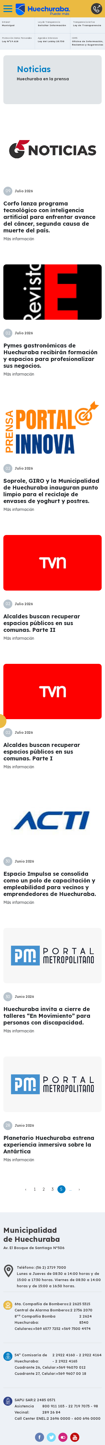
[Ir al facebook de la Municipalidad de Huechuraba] (39, 1437)
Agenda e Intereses (51, 39)
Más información (18, 238)
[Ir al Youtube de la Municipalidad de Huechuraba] (75, 1437)
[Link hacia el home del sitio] (35, 8)
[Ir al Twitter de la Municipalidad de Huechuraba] (51, 1437)
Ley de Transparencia (52, 23)
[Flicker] (63, 1437)
